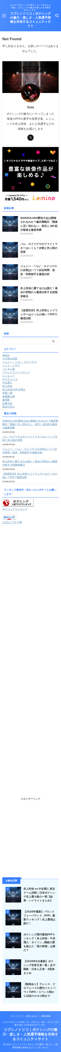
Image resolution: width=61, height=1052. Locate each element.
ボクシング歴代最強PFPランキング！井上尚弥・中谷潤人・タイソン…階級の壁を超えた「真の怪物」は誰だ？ (39, 942)
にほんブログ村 (12, 522)
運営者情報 (46, 1016)
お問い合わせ (31, 1016)
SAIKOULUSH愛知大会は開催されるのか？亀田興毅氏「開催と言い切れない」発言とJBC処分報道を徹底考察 (30, 424)
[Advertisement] (30, 660)
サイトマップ (16, 1016)
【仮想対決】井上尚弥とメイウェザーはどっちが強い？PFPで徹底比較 (39, 314)
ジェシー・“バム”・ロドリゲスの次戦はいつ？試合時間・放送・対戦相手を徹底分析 (38, 270)
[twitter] (30, 137)
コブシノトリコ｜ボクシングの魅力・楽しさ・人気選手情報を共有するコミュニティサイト (30, 1034)
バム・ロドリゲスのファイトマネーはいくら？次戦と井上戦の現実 (39, 247)
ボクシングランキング (14, 509)
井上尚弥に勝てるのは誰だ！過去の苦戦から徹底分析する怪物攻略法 (39, 292)
